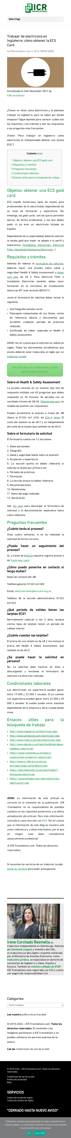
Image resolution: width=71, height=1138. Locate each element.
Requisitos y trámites (23, 165)
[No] (67, 1127)
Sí (29, 1133)
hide (40, 154)
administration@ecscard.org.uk (33, 591)
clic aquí (18, 506)
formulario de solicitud (49, 263)
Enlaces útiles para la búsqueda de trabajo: (35, 178)
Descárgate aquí (50, 401)
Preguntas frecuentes (24, 169)
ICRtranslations (17, 51)
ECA (47, 417)
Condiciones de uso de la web (20, 1077)
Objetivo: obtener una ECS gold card (31, 160)
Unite (57, 417)
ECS (44, 820)
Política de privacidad (17, 1080)
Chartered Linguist (21, 949)
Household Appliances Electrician (34, 249)
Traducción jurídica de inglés (20, 1101)
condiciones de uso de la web (32, 1049)
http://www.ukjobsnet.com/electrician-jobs (35, 736)
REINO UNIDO (47, 51)
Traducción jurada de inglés (20, 1098)
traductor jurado (16, 356)
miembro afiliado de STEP (46, 967)
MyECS (28, 556)
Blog (9, 1082)
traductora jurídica (18, 960)
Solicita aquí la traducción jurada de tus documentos (35, 370)
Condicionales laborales (25, 173)
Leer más (40, 1133)
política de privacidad (33, 1014)
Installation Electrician (36, 245)
